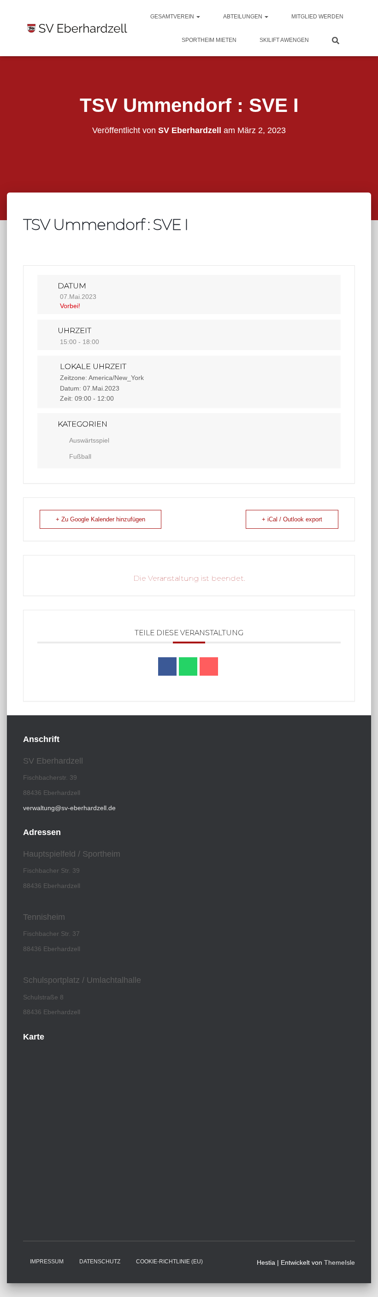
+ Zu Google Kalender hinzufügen (100, 519)
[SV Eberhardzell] (77, 28)
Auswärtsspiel (89, 440)
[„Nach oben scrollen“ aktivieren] (360, 1278)
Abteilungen (243, 16)
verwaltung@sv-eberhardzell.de (69, 808)
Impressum (47, 1261)
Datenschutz (99, 1261)
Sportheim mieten (209, 40)
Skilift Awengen (284, 40)
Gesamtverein (172, 16)
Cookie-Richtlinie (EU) (169, 1261)
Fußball (80, 456)
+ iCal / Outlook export (292, 519)
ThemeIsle (339, 1262)
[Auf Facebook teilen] (167, 666)
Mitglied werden (317, 16)
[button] (197, 16)
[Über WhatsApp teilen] (188, 666)
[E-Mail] (209, 666)
